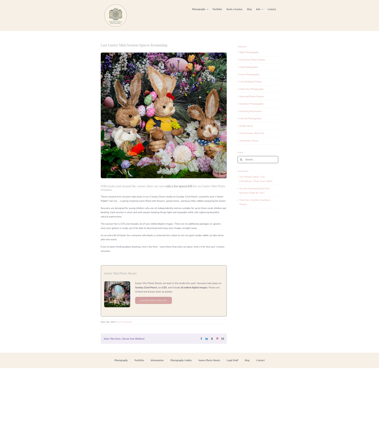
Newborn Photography (251, 104)
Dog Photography (248, 67)
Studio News (246, 126)
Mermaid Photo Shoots (251, 96)
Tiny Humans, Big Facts (251, 133)
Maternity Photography (251, 89)
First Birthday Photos (250, 81)
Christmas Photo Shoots (252, 59)
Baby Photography (249, 52)
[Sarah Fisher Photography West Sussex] (116, 5)
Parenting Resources (250, 111)
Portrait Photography (250, 118)
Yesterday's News (248, 140)
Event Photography (124, 322)
